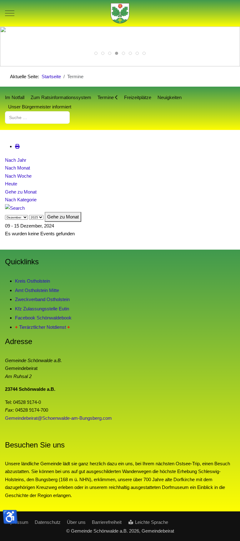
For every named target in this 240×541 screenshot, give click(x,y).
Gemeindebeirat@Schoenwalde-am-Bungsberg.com (58, 418)
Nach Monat (17, 167)
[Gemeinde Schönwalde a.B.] (120, 13)
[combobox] (37, 117)
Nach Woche (18, 176)
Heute (11, 183)
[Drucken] (17, 146)
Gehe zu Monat (21, 191)
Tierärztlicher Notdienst (42, 327)
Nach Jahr (15, 160)
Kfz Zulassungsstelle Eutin (42, 308)
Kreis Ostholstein (32, 281)
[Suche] (15, 207)
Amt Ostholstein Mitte (37, 290)
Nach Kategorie (21, 199)
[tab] (96, 53)
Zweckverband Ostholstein (42, 299)
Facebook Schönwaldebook (43, 317)
